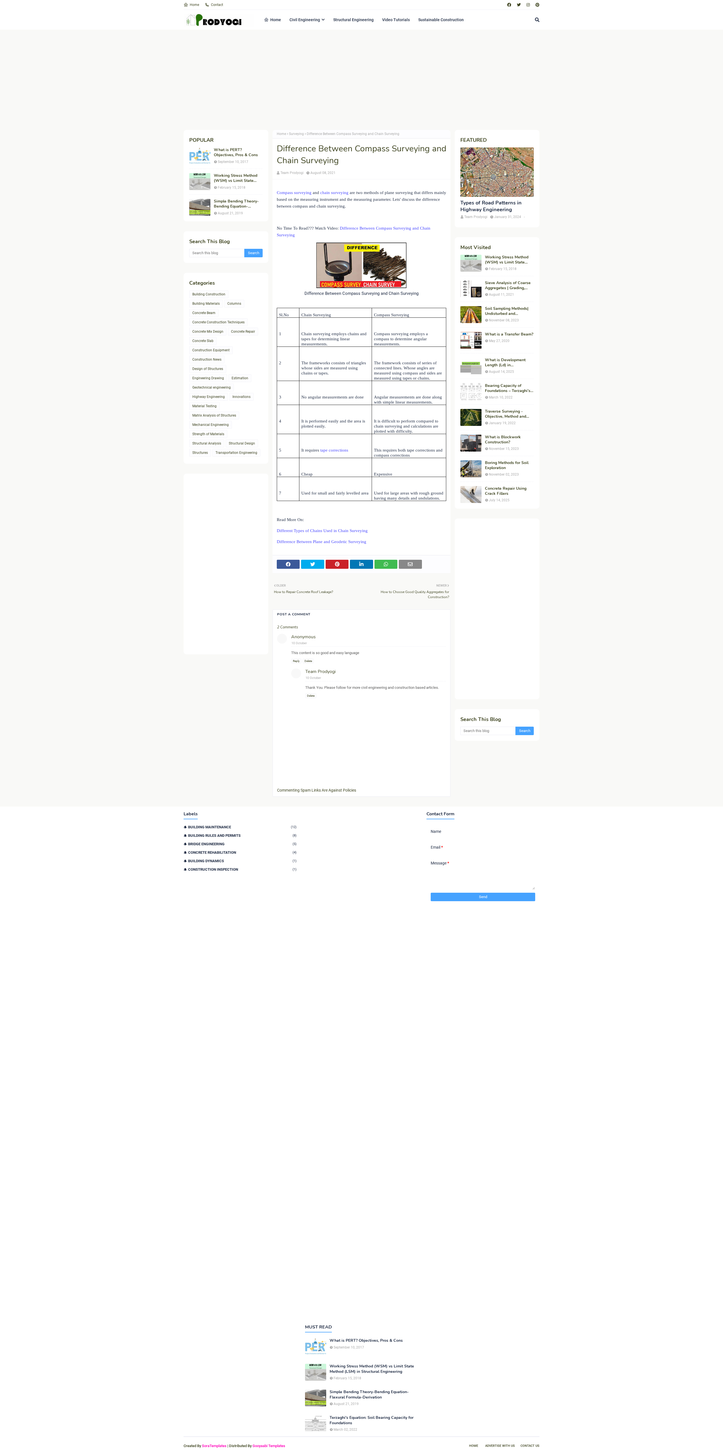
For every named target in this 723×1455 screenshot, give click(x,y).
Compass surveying (294, 192)
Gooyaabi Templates (268, 1446)
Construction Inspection (242, 869)
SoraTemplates (214, 1446)
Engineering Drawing (208, 378)
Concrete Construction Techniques (218, 322)
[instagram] (528, 5)
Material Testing (204, 406)
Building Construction (208, 294)
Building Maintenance (242, 827)
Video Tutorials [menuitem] (396, 20)
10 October (299, 643)
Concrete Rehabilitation (242, 852)
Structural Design (242, 443)
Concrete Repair (243, 332)
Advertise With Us (500, 1446)
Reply (296, 661)
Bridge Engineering (242, 844)
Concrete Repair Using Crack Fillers (505, 491)
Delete (308, 661)
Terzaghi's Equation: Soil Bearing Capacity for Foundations (371, 1420)
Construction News (206, 359)
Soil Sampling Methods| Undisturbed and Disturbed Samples (506, 311)
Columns (234, 304)
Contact (217, 5)
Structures (200, 453)
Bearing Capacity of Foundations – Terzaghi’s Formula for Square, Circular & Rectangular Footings (507, 388)
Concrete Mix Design (207, 332)
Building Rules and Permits (242, 835)
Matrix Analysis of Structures (214, 415)
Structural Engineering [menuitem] (353, 20)
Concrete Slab (203, 341)
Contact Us (530, 1446)
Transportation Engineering (236, 453)
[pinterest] (536, 5)
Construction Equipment (211, 350)
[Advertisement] (353, 79)
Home (194, 5)
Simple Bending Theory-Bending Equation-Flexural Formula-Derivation (236, 204)
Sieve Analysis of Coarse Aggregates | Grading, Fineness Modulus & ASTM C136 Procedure (508, 285)
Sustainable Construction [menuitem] (441, 20)
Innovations (241, 397)
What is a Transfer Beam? (509, 334)
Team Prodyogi (292, 173)
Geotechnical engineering (211, 387)
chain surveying (335, 192)
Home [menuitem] (275, 20)
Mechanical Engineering (210, 425)
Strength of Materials (208, 434)
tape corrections (334, 450)
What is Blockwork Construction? (503, 440)
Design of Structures (207, 369)
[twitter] (518, 5)
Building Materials (206, 304)
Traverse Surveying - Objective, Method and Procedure (505, 414)
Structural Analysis (206, 443)
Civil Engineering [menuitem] (304, 20)
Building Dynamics (242, 861)
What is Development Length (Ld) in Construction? (505, 363)
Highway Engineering (208, 397)
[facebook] (509, 5)
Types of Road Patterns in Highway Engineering (491, 206)
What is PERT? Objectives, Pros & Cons (236, 152)
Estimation (240, 378)
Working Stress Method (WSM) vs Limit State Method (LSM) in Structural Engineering (235, 178)
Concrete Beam (203, 313)
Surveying (296, 134)
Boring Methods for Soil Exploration (506, 465)
